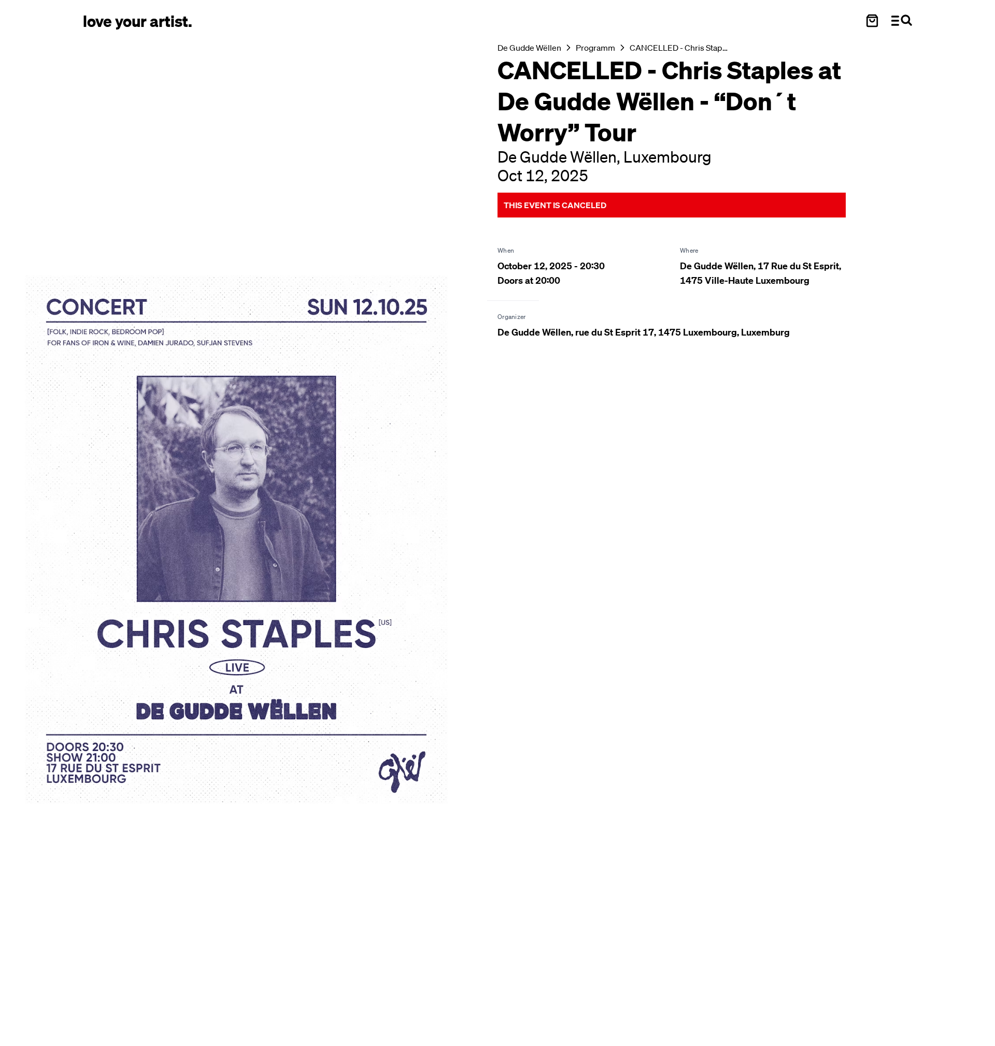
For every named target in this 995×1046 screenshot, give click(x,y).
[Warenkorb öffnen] (872, 20)
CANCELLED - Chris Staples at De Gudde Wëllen (679, 47)
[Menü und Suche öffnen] (901, 20)
